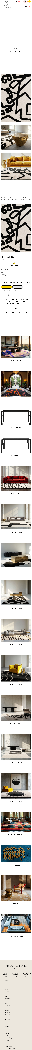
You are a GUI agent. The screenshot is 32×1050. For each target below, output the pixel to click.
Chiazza (6, 996)
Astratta (7, 994)
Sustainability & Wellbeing (17, 306)
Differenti (7, 998)
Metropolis (7, 1014)
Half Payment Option (16, 301)
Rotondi (7, 1031)
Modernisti (7, 1019)
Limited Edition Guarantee (17, 299)
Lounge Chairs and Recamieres (12, 1048)
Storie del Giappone (9, 1038)
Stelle (6, 1035)
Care (17, 308)
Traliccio (7, 1040)
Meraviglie (7, 1012)
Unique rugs (8, 983)
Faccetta (7, 1003)
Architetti (7, 991)
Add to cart (6, 287)
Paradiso (7, 1026)
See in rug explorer (8, 290)
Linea (6, 1007)
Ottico (6, 1024)
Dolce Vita (7, 1000)
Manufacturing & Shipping (17, 303)
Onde (6, 1021)
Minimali (16, 49)
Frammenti (7, 1005)
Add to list (18, 287)
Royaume (7, 1033)
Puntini (6, 1028)
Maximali (7, 1010)
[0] (28, 2)
